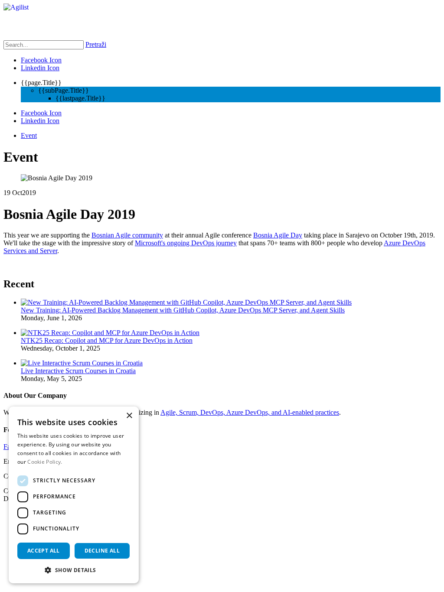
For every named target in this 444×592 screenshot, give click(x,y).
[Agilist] (16, 7)
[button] (73, 570)
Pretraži (95, 44)
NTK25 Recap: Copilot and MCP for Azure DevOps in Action (107, 340)
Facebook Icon (41, 60)
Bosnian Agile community (127, 235)
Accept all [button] (43, 550)
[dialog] (74, 495)
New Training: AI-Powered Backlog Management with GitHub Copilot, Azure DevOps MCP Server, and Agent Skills (183, 310)
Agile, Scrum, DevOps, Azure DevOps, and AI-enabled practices (249, 412)
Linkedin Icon (40, 68)
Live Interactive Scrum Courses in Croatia (78, 370)
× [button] (129, 416)
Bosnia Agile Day (277, 235)
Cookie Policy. (44, 461)
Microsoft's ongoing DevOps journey (186, 243)
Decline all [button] (102, 550)
